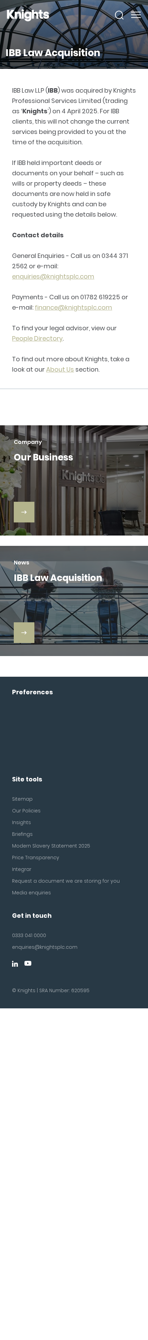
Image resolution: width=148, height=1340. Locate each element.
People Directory (37, 338)
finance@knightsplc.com (73, 307)
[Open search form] (119, 15)
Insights (21, 822)
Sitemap (22, 799)
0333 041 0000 (29, 935)
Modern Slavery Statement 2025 (51, 845)
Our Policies (26, 810)
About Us (60, 369)
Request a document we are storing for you (66, 880)
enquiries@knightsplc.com (53, 276)
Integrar (21, 869)
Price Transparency (35, 857)
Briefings (22, 834)
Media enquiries (31, 892)
